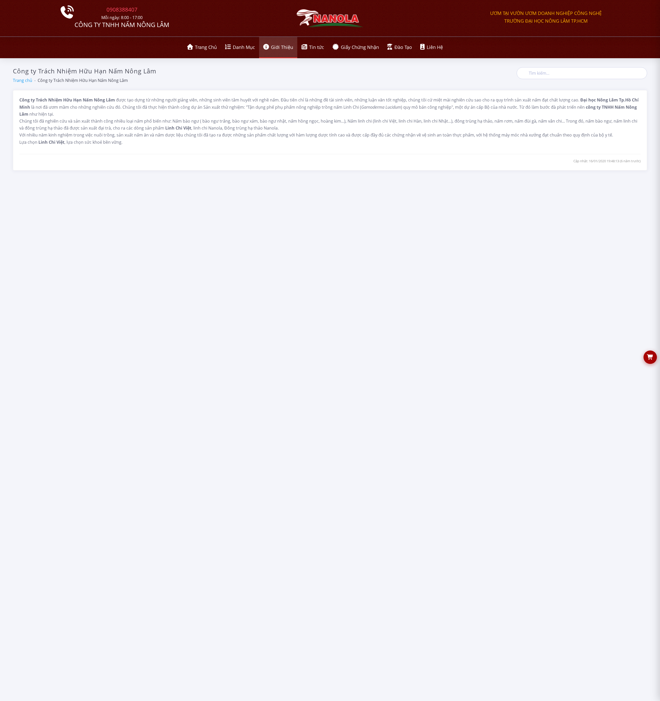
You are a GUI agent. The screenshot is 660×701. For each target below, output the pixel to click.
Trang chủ (22, 80)
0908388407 (121, 9)
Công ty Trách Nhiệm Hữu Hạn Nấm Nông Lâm (83, 80)
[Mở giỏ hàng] (650, 357)
